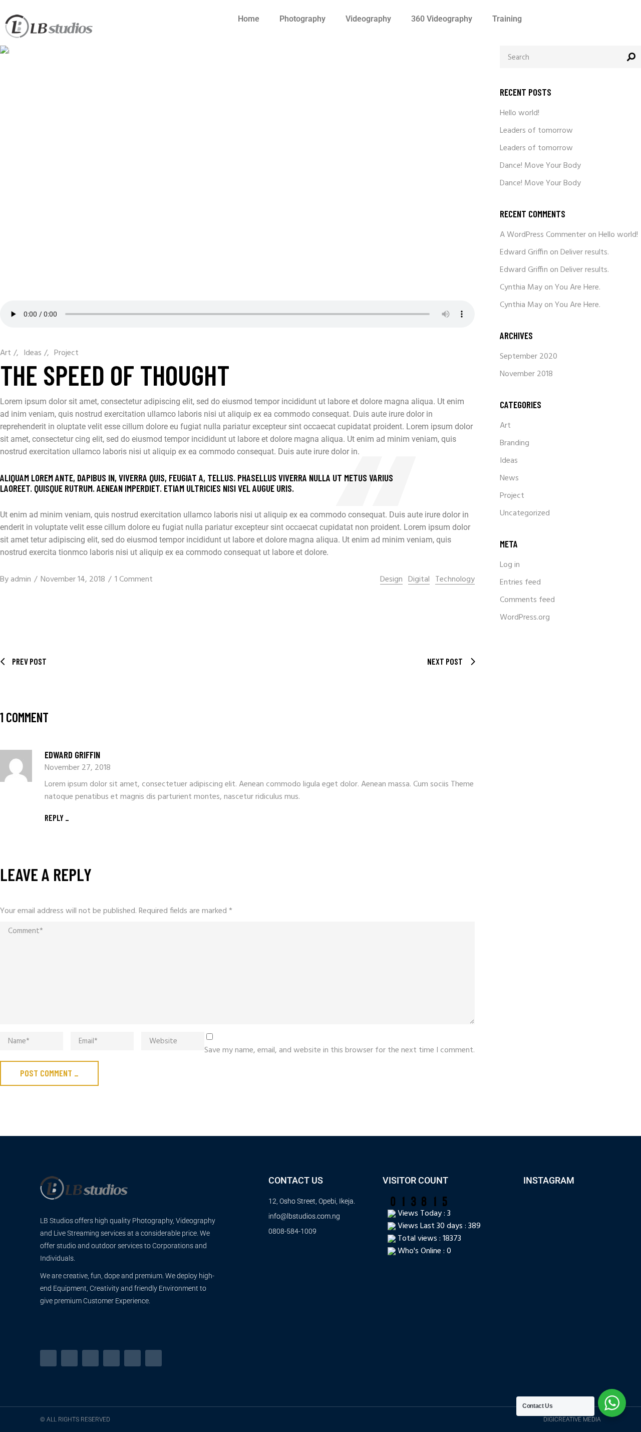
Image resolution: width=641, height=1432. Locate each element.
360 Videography (441, 19)
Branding (514, 443)
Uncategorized (525, 513)
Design (391, 580)
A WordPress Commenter (543, 234)
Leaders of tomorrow (536, 130)
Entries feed (520, 582)
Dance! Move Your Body (540, 165)
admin (21, 579)
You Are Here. (577, 287)
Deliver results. (584, 252)
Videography (368, 19)
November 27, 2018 (78, 767)
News (509, 478)
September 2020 (528, 356)
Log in (510, 564)
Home (248, 19)
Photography (302, 19)
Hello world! (519, 113)
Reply (54, 817)
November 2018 (526, 374)
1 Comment (134, 579)
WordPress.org (525, 617)
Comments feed (527, 600)
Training (507, 19)
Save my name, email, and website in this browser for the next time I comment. (339, 1050)
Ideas (33, 353)
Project (66, 353)
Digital (419, 580)
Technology (455, 580)
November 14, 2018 (73, 579)
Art (5, 353)
